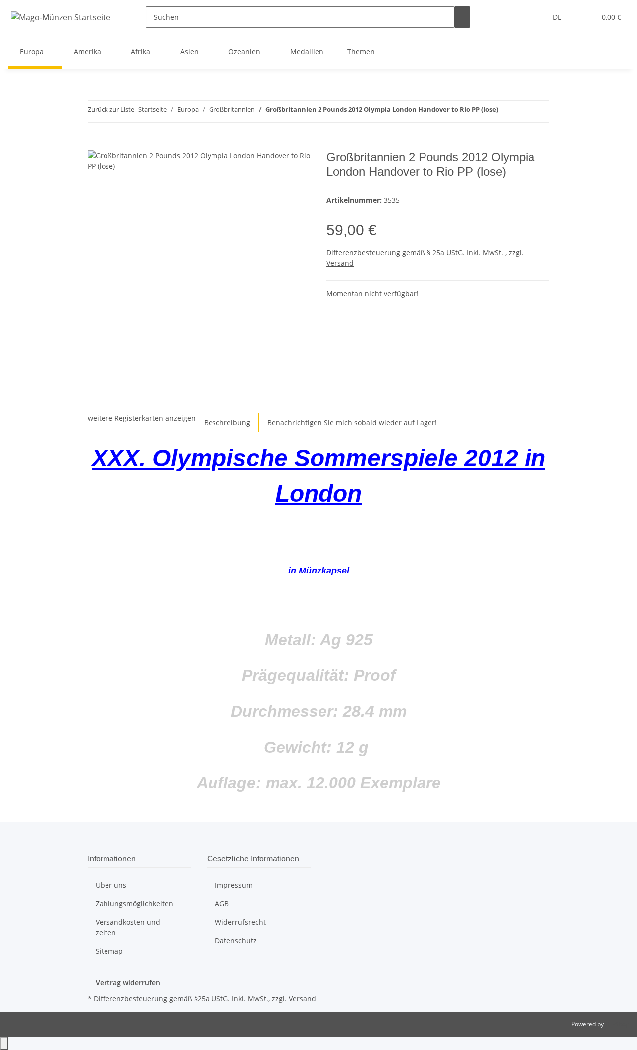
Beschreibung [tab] (227, 422)
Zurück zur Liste (111, 109)
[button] (584, 17)
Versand (340, 263)
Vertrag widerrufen (128, 982)
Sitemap (109, 950)
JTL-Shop (617, 1024)
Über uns (111, 885)
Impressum (234, 885)
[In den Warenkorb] (96, 144)
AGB (222, 903)
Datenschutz (236, 940)
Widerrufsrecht (240, 922)
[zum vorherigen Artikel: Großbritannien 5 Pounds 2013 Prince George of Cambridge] (506, 111)
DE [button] (558, 17)
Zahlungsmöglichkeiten (134, 903)
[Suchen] (462, 17)
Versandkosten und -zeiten (130, 927)
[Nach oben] (4, 1043)
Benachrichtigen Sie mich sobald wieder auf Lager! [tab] (352, 422)
